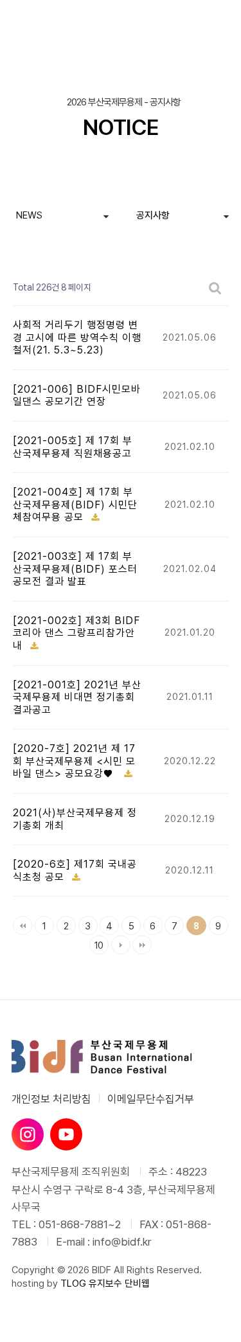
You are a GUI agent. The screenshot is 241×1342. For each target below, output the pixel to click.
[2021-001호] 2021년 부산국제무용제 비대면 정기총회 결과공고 (77, 697)
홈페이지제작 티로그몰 (55, 1296)
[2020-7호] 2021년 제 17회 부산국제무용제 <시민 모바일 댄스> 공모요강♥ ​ (74, 761)
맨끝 (142, 944)
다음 (120, 944)
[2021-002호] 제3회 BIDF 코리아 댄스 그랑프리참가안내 (76, 633)
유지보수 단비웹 (119, 1283)
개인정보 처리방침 (51, 1099)
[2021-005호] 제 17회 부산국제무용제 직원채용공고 (72, 447)
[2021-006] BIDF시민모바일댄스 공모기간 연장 (77, 395)
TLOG (73, 1283)
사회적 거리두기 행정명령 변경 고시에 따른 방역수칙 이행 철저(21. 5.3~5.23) (77, 337)
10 (96, 943)
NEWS (29, 215)
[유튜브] (66, 1134)
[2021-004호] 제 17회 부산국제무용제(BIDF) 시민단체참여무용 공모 (75, 504)
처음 (22, 925)
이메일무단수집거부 (150, 1099)
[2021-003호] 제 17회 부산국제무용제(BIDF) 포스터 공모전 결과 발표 (75, 568)
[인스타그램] (28, 1134)
